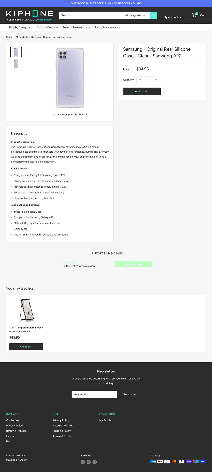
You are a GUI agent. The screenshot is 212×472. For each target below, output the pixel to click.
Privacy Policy (14, 425)
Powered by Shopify (16, 459)
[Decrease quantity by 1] (140, 79)
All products (22, 37)
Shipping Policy (62, 430)
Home (9, 37)
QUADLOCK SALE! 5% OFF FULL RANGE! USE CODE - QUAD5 (106, 3)
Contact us (12, 420)
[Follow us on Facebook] (83, 462)
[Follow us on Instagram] (89, 462)
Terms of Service (62, 436)
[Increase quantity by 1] (156, 79)
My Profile (105, 420)
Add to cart (142, 91)
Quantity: (129, 79)
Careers (10, 436)
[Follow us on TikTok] (94, 462)
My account (171, 17)
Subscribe (129, 394)
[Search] (153, 15)
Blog (8, 441)
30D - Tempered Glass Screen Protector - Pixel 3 (26, 329)
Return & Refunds (16, 430)
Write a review (133, 264)
